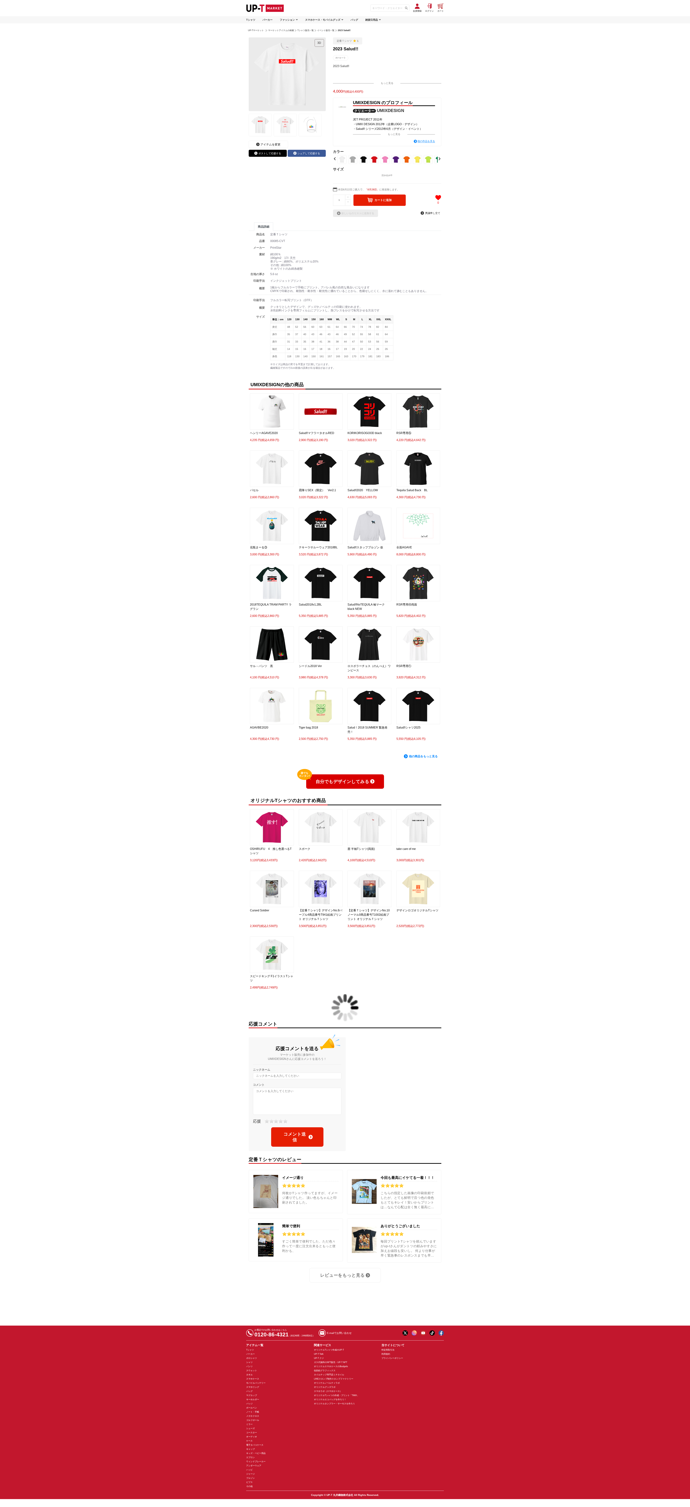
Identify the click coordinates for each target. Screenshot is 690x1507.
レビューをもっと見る (342, 1275)
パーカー (268, 19)
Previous (335, 159)
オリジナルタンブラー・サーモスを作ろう (334, 1403)
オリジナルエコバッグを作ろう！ (330, 1399)
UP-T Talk (318, 1354)
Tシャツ (250, 19)
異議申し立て (432, 213)
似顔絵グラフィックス (324, 1370)
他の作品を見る (426, 141)
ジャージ (250, 1474)
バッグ (354, 19)
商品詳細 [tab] (263, 226)
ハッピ (249, 1470)
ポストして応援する (269, 153)
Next (439, 159)
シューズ (250, 1428)
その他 (249, 1486)
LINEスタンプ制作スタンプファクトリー (333, 1379)
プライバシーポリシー (392, 1358)
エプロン (250, 1457)
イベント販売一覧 (325, 30)
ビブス (249, 1482)
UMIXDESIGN (390, 110)
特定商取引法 (387, 1350)
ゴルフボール (252, 1420)
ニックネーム (261, 1069)
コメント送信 (295, 1137)
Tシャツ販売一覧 (305, 30)
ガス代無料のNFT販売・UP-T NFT (330, 1362)
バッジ (249, 1403)
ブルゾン (250, 1478)
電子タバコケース (254, 1445)
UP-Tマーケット (256, 30)
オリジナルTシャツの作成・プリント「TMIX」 (336, 1395)
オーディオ (251, 1436)
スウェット (251, 1370)
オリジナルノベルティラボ (327, 1383)
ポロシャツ (251, 1358)
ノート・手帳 (252, 1412)
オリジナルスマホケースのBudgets (331, 1366)
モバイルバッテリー (256, 1383)
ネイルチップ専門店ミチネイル (329, 1374)
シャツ (249, 1362)
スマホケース (252, 1379)
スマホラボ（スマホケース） (328, 1391)
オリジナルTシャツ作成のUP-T (329, 1350)
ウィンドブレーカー (256, 1461)
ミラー (249, 1424)
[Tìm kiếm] (406, 8)
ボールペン (251, 1407)
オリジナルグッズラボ (324, 1387)
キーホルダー (252, 1399)
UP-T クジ (319, 1358)
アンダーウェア (253, 1465)
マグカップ (251, 1395)
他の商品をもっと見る (423, 756)
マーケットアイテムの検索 (281, 30)
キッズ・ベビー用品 (256, 1453)
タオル (249, 1374)
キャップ (250, 1449)
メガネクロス (252, 1416)
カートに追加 (383, 200)
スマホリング (252, 1387)
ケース (249, 1441)
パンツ (249, 1366)
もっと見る (387, 83)
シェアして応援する (308, 153)
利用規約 (385, 1354)
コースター (251, 1432)
